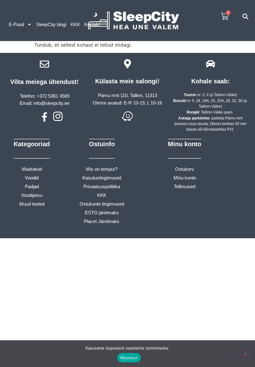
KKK (75, 24)
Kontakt (92, 24)
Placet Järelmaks (101, 221)
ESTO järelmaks (102, 212)
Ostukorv (184, 169)
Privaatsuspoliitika (101, 186)
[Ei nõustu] (245, 353)
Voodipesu (31, 195)
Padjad (32, 186)
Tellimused (184, 186)
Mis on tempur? (102, 169)
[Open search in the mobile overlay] (245, 16)
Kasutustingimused (101, 177)
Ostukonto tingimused (102, 204)
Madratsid (32, 169)
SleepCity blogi (51, 24)
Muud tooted (31, 204)
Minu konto (185, 177)
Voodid (32, 177)
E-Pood (16, 24)
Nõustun (129, 357)
